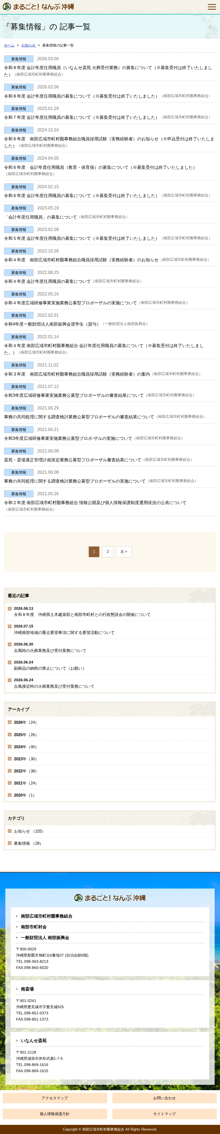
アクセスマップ (55, 1098)
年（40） (26, 746)
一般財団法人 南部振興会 (45, 937)
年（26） (26, 734)
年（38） (26, 771)
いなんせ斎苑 (34, 1040)
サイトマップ (164, 1114)
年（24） (26, 722)
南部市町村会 (34, 927)
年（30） (26, 759)
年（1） (25, 795)
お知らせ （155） (30, 831)
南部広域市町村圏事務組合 (46, 916)
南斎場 (27, 989)
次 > (123, 552)
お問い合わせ (164, 1098)
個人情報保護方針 (55, 1114)
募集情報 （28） (28, 843)
